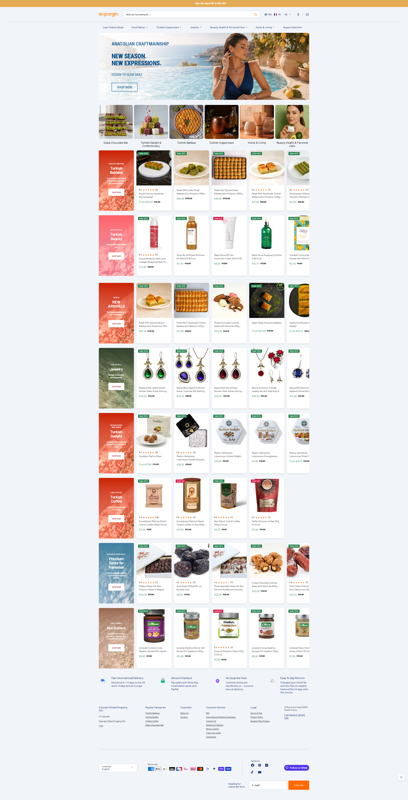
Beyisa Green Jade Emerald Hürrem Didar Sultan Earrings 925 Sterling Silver (153, 389)
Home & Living (264, 27)
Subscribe (298, 785)
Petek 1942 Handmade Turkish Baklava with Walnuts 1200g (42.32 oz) (191, 324)
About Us (184, 713)
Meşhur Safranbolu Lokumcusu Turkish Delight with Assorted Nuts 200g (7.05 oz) (229, 454)
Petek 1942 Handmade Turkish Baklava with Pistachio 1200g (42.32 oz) (266, 195)
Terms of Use (256, 713)
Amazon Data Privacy (260, 721)
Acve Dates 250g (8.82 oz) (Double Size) (189, 588)
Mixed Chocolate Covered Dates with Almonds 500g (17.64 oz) (226, 324)
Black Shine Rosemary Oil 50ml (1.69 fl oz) (267, 257)
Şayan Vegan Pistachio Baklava (266, 322)
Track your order (213, 733)
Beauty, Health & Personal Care (227, 27)
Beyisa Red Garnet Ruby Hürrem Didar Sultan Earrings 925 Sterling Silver (228, 389)
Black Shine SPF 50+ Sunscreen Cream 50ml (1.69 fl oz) (228, 257)
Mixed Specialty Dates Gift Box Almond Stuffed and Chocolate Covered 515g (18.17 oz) (229, 588)
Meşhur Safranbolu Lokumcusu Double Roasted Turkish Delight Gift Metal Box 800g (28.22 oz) (191, 458)
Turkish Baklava (152, 713)
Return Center (212, 729)
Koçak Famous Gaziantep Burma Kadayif (151, 195)
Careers (184, 717)
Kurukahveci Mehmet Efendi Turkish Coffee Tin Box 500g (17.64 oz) (190, 523)
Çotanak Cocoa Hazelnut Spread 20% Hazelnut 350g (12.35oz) (265, 649)
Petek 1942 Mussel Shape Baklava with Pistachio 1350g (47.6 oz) (228, 192)
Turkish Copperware (167, 27)
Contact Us (211, 721)
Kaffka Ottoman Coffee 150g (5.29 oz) (265, 523)
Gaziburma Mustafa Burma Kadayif (302, 324)
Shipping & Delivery (214, 725)
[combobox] (191, 14)
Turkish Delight (152, 717)
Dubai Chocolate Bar (154, 725)
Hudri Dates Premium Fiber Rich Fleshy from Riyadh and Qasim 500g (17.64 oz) (303, 588)
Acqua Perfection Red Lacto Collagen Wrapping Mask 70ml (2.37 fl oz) (153, 260)
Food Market (138, 27)
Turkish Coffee (151, 721)
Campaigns (211, 737)
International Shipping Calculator (221, 717)
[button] (298, 14)
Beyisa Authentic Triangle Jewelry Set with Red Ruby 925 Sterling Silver (266, 389)
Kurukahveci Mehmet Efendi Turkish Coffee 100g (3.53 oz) (153, 523)
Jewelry (194, 27)
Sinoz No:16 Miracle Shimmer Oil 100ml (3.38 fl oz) (191, 257)
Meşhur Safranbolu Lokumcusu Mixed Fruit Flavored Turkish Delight (301, 454)
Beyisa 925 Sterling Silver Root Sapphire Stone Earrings (304, 389)
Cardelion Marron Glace (150, 456)
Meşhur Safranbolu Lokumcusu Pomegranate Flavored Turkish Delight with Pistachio (266, 454)
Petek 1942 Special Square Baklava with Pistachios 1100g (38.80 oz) (153, 324)
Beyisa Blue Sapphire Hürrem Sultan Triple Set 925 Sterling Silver (191, 389)
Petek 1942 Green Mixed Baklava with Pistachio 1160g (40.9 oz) (190, 192)
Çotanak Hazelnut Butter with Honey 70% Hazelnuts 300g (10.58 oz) (191, 649)
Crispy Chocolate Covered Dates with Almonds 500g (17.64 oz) (264, 584)
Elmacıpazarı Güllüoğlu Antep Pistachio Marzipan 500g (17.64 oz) (304, 195)
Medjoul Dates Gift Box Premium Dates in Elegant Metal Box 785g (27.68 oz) (151, 588)
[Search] (256, 14)
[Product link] (153, 180)
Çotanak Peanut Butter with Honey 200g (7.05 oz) (302, 649)
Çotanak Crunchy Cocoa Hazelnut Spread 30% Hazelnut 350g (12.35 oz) (153, 649)
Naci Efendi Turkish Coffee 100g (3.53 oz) (227, 523)
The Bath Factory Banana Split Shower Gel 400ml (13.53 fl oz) (304, 257)
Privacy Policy (256, 717)
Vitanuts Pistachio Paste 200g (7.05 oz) (229, 653)
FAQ (270, 14)
